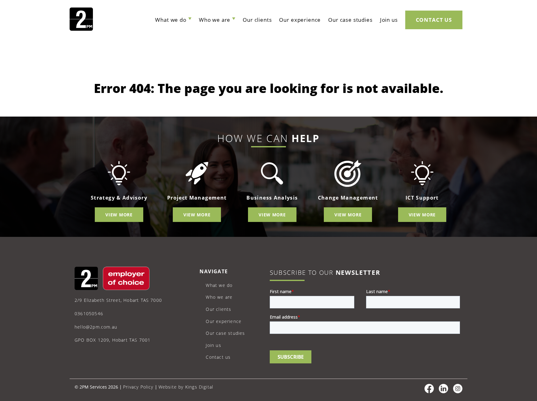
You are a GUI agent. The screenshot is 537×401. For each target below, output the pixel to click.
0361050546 (89, 313)
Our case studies (350, 19)
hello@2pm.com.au (96, 327)
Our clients (257, 19)
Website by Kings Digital (185, 387)
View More (118, 215)
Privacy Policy (138, 387)
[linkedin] (443, 391)
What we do (170, 19)
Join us (389, 19)
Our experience (300, 19)
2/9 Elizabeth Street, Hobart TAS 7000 (118, 300)
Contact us (434, 19)
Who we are (214, 19)
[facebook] (429, 391)
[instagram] (457, 391)
